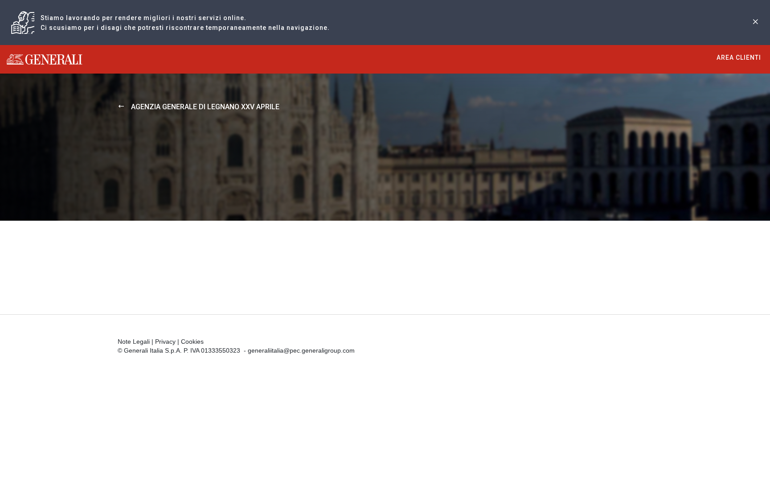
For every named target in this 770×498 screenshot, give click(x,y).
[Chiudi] (755, 22)
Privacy (165, 341)
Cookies (192, 341)
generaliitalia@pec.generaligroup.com (301, 350)
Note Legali (134, 341)
